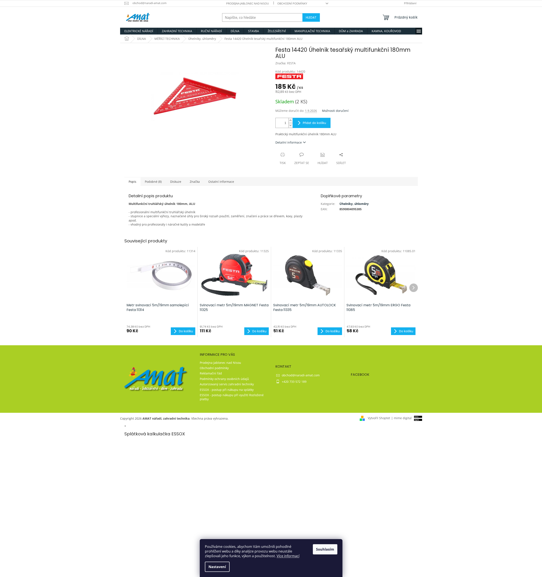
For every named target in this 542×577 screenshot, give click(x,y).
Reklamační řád (211, 373)
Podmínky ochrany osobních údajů (224, 379)
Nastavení (217, 566)
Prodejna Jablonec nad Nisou (247, 3)
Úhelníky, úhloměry (354, 204)
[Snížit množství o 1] (290, 125)
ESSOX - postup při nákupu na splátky (227, 390)
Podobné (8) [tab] (153, 182)
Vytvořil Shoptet (379, 418)
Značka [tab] (195, 182)
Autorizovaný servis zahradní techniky (227, 384)
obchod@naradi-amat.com (301, 375)
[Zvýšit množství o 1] (290, 120)
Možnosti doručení (335, 111)
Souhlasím (325, 549)
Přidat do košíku (314, 123)
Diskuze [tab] (175, 182)
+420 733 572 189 (294, 382)
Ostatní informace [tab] (221, 182)
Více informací (288, 556)
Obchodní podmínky (292, 3)
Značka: (285, 63)
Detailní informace (288, 142)
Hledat (311, 17)
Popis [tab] (132, 182)
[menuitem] (138, 31)
